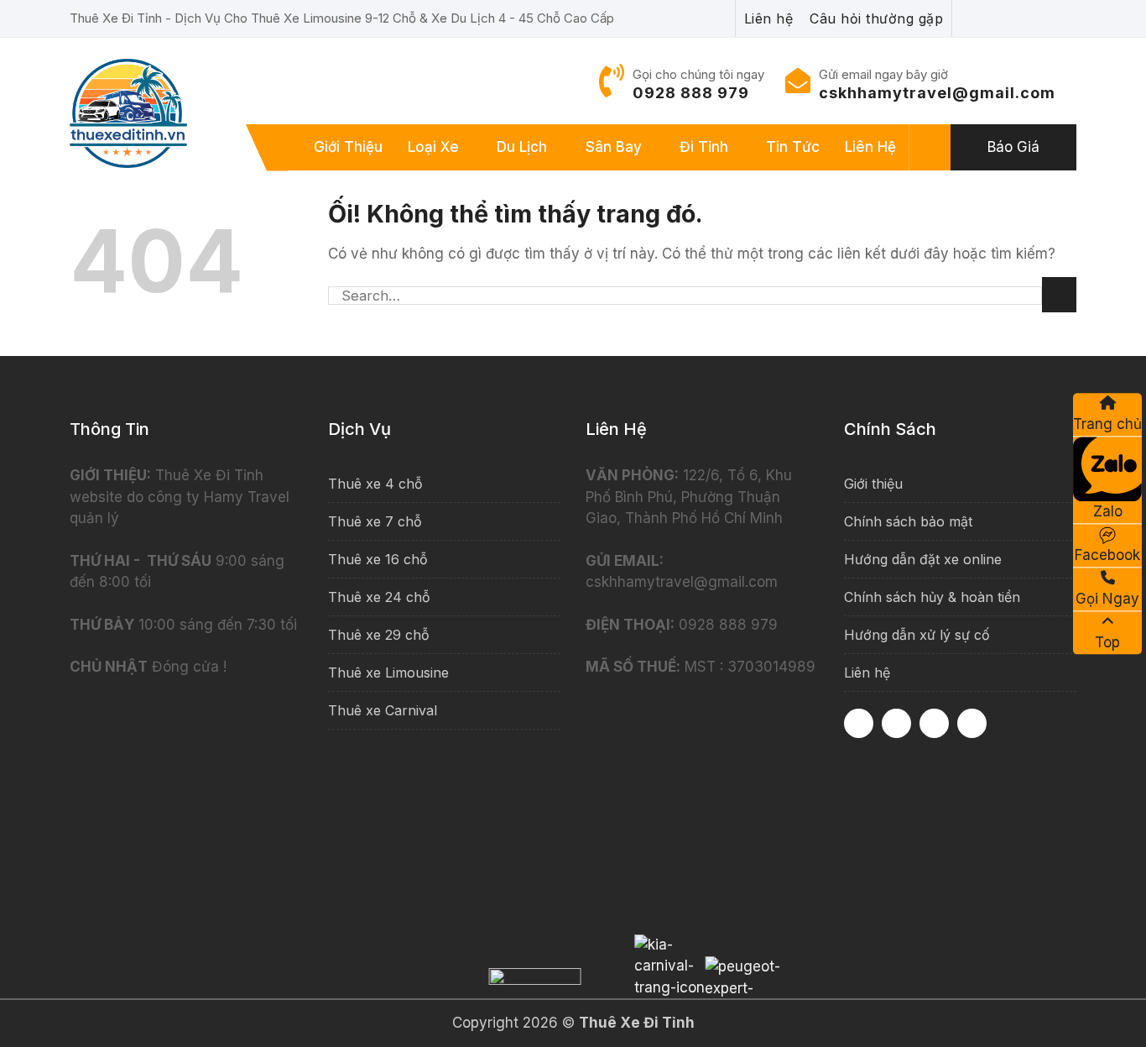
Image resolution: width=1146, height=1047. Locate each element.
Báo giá (1013, 147)
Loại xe (433, 147)
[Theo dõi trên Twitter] (972, 723)
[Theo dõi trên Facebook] (858, 723)
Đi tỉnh (704, 147)
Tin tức (793, 147)
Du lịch (522, 147)
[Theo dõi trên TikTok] (934, 723)
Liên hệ (870, 147)
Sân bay (614, 147)
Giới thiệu (348, 147)
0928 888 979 (691, 93)
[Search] (930, 148)
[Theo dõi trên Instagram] (896, 723)
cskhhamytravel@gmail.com (937, 93)
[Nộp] (1059, 294)
